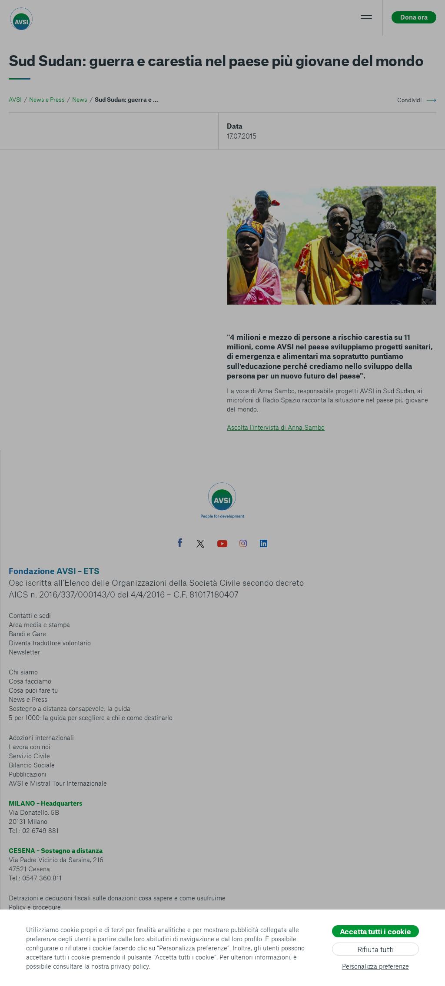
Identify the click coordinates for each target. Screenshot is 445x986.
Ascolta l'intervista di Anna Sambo (276, 427)
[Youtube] (222, 545)
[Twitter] (200, 545)
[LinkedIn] (263, 544)
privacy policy (130, 966)
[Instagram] (243, 544)
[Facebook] (180, 543)
